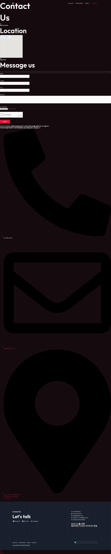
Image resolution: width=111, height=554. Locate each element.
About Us (70, 3)
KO (1, 551)
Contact (95, 3)
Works (87, 3)
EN (1, 553)
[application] (89, 3)
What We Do (79, 3)
